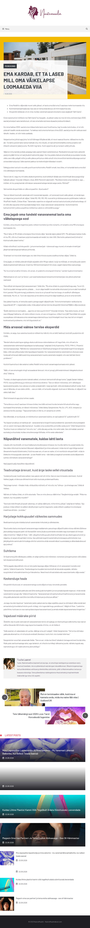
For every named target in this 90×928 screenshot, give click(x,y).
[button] (87, 29)
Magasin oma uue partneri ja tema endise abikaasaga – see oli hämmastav (40, 838)
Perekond (10, 66)
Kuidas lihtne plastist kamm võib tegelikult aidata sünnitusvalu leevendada (41, 809)
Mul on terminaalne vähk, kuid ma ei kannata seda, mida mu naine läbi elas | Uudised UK (59, 697)
